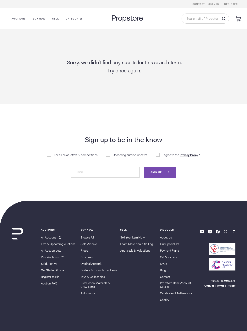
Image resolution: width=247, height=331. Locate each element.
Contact (198, 4)
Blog (163, 270)
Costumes (86, 257)
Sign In (213, 4)
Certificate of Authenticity (176, 293)
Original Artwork (90, 263)
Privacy (231, 285)
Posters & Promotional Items (98, 270)
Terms (220, 285)
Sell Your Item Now (132, 237)
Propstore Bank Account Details (175, 284)
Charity (164, 299)
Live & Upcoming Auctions (58, 244)
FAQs (163, 263)
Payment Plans (169, 250)
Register (231, 4)
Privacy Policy (189, 155)
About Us (166, 237)
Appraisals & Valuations (135, 250)
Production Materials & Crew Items (95, 284)
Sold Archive (49, 263)
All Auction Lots (51, 250)
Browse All (87, 237)
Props (84, 250)
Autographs (87, 293)
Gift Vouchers (168, 257)
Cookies (209, 285)
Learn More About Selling (136, 244)
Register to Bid (50, 276)
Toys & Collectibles (92, 276)
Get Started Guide (52, 270)
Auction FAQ (49, 283)
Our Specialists (169, 244)
